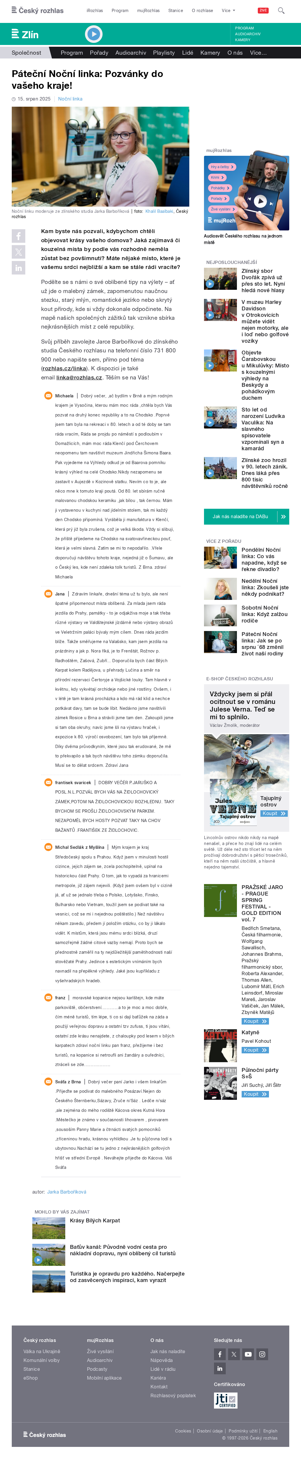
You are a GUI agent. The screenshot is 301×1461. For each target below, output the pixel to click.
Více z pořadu (223, 541)
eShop (31, 1378)
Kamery (242, 40)
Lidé (187, 52)
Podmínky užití (243, 1431)
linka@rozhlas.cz (79, 377)
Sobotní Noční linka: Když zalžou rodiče (264, 614)
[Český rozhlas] (37, 10)
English (270, 1431)
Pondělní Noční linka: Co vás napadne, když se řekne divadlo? (264, 559)
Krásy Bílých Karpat (95, 1220)
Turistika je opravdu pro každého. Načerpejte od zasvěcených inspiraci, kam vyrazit (127, 1277)
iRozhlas (95, 10)
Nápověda (161, 1360)
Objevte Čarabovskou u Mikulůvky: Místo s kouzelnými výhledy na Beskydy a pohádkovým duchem (265, 375)
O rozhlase (202, 10)
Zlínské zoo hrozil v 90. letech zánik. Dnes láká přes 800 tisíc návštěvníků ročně (265, 473)
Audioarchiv (247, 34)
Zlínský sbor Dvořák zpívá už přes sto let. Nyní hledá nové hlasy (263, 280)
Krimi (215, 177)
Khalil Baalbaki (159, 211)
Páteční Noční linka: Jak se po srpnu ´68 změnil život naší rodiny (262, 644)
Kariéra (158, 1378)
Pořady (99, 52)
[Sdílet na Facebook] (18, 236)
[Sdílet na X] (18, 252)
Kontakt (159, 1387)
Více (258, 52)
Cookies (183, 1431)
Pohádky (218, 188)
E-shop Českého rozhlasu (239, 679)
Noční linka (70, 99)
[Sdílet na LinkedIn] (18, 268)
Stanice (175, 10)
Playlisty (164, 52)
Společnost (26, 52)
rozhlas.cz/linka (64, 368)
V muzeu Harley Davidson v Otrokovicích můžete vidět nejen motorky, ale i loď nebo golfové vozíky (265, 321)
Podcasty (97, 1369)
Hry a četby (220, 167)
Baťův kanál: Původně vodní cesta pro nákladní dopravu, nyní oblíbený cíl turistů (123, 1250)
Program (120, 10)
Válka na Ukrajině (42, 1351)
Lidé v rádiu (163, 1369)
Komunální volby (42, 1360)
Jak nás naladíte (167, 1351)
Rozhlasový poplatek (173, 1395)
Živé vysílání (220, 209)
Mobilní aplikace (104, 1378)
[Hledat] (281, 10)
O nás (235, 52)
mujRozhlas (148, 10)
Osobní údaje (210, 1431)
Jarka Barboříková (66, 1192)
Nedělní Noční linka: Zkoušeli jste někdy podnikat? (265, 587)
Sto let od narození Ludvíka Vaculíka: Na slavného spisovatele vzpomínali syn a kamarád (263, 428)
